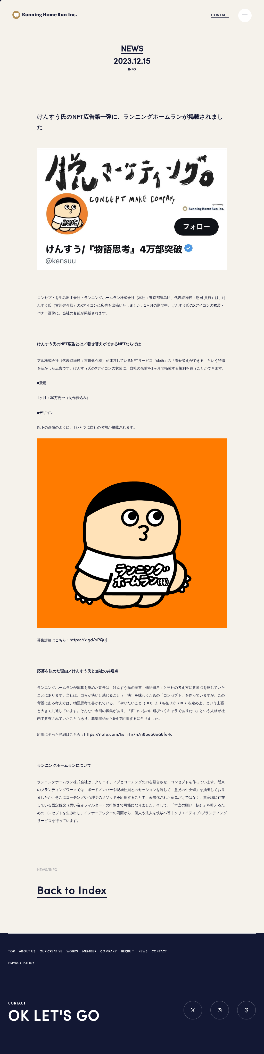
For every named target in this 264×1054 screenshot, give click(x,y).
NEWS (142, 951)
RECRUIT (127, 951)
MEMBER (89, 951)
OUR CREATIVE (51, 951)
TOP (11, 951)
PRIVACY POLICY (21, 963)
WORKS (72, 951)
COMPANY (108, 951)
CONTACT (159, 951)
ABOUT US (27, 951)
